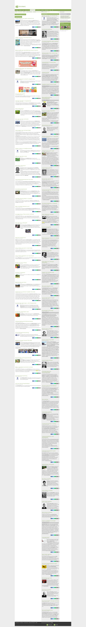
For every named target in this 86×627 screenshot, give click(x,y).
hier (57, 229)
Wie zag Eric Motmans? (20, 165)
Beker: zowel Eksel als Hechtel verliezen (24, 367)
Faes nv (19, 625)
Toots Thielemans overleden (48, 214)
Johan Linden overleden (47, 501)
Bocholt (20, 10)
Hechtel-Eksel (32, 10)
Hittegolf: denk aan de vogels (48, 150)
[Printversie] (40, 47)
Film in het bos (45, 399)
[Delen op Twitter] (35, 47)
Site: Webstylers (32, 625)
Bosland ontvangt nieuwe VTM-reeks (23, 340)
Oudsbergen (47, 10)
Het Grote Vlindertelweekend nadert (49, 563)
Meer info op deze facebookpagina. (50, 550)
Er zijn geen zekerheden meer (22, 311)
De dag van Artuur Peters (21, 262)
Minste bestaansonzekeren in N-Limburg (50, 238)
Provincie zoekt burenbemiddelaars (49, 385)
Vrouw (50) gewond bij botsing (22, 332)
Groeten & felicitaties (29, 11)
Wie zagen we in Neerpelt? (21, 222)
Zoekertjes (34, 11)
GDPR (36, 622)
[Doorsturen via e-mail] (38, 47)
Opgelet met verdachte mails (48, 272)
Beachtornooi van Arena (20, 282)
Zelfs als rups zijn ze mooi (21, 156)
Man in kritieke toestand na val (22, 206)
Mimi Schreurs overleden (47, 512)
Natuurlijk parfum (19, 108)
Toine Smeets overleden (47, 412)
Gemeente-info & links (32, 622)
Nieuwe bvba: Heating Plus (47, 179)
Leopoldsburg (38, 10)
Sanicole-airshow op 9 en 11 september (50, 136)
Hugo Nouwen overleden (47, 167)
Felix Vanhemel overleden (47, 125)
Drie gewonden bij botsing (21, 375)
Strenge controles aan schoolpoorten (49, 15)
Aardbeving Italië (45, 72)
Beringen (16, 10)
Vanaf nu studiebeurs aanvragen (48, 520)
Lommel (42, 10)
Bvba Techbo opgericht (46, 554)
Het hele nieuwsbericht (27, 45)
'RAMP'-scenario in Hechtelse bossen (23, 37)
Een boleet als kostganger (21, 189)
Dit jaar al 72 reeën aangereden (48, 110)
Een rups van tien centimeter (22, 119)
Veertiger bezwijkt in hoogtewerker (23, 101)
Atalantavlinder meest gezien (48, 464)
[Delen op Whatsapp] (36, 47)
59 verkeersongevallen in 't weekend (49, 203)
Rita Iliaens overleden (46, 478)
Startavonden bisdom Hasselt (48, 297)
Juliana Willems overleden (47, 490)
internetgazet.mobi (50, 625)
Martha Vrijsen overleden (47, 328)
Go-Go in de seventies (46, 227)
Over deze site (26, 622)
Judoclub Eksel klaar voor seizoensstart (24, 68)
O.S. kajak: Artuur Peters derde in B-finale (24, 214)
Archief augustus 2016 (20, 14)
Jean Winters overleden (47, 250)
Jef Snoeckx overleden (46, 589)
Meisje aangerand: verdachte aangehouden (25, 79)
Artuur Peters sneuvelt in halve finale (23, 248)
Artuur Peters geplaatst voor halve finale (24, 255)
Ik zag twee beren (45, 537)
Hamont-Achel (27, 10)
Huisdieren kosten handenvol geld (49, 84)
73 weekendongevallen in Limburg (49, 423)
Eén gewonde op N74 (20, 94)
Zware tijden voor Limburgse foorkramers (48, 262)
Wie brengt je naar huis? (47, 578)
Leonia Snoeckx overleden (47, 360)
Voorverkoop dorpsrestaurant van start (24, 179)
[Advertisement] (43, 2)
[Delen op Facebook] (33, 47)
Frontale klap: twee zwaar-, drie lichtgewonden (25, 303)
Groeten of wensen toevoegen (64, 19)
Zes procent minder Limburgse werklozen (50, 601)
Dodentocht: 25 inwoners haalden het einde (25, 291)
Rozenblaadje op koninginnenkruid (23, 357)
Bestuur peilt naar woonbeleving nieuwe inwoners (26, 50)
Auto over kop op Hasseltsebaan (22, 383)
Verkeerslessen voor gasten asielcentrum (24, 18)
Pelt (52, 10)
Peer (50, 10)
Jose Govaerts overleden (47, 29)
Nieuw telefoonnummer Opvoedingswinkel (47, 98)
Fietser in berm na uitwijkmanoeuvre (23, 148)
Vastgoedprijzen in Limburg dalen (49, 62)
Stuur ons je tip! (62, 11)
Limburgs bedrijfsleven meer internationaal (48, 437)
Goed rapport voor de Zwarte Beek (23, 130)
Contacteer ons (17, 622)
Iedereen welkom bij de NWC (48, 339)
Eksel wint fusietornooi (20, 237)
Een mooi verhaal (47, 222)
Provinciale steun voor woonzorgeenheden (46, 372)
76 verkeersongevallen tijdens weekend (50, 41)
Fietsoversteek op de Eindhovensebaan (24, 321)
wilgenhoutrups (24, 126)
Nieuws (16, 11)
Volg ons (56, 625)
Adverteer (21, 622)
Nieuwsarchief (20, 11)
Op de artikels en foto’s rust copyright (25, 625)
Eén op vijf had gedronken (47, 610)
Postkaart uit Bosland (20, 272)
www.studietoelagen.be (45, 533)
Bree (23, 10)
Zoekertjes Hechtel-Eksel (64, 21)
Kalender (24, 11)
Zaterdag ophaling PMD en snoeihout (23, 198)
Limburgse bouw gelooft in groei (48, 450)
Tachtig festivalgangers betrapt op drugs (50, 190)
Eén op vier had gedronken (47, 286)
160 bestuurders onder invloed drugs (49, 53)
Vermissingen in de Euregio (47, 310)
